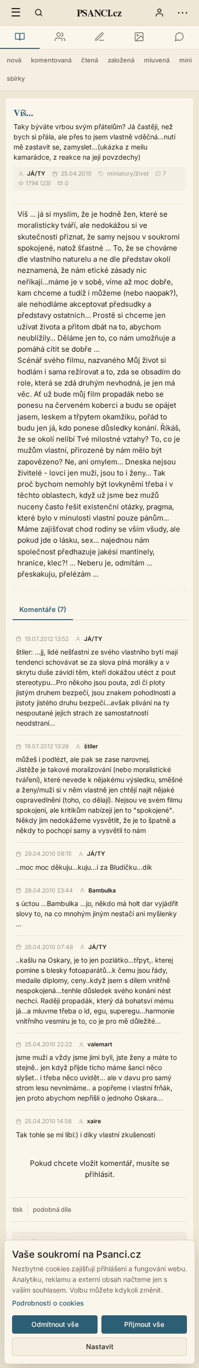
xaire (94, 1121)
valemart (99, 1044)
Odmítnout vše (55, 1324)
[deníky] (99, 37)
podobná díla (52, 1209)
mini (185, 60)
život (142, 173)
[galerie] (139, 37)
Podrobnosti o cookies (48, 1303)
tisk (18, 1209)
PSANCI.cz (99, 13)
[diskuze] (179, 37)
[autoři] (59, 37)
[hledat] (38, 12)
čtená (89, 60)
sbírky (16, 78)
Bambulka (102, 890)
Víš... (23, 112)
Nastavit (100, 1346)
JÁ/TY (36, 173)
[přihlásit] (159, 12)
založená (121, 60)
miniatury (120, 173)
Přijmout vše (144, 1324)
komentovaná (51, 60)
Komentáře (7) (42, 609)
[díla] (20, 37)
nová (14, 60)
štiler (91, 746)
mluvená (157, 60)
